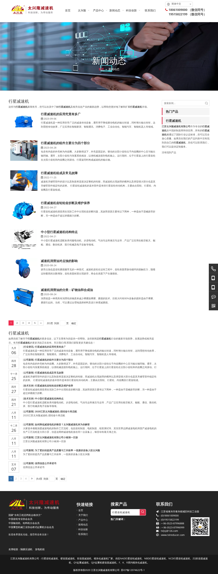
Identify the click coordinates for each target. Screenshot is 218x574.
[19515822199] (213, 287)
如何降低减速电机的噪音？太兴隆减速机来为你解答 (62, 424)
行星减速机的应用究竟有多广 (61, 114)
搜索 (206, 103)
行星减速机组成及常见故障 (59, 173)
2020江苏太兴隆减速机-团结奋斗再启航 (56, 411)
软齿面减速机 (84, 558)
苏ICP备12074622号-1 (133, 570)
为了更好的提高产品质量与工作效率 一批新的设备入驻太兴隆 (67, 450)
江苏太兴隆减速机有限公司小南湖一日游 (56, 437)
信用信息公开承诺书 (45, 463)
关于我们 (83, 515)
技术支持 (28, 385)
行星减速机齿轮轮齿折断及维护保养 (65, 203)
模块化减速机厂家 (103, 558)
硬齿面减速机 (67, 558)
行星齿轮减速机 (49, 558)
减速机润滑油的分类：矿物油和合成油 (67, 290)
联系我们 (83, 534)
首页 (80, 510)
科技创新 (83, 529)
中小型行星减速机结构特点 (59, 232)
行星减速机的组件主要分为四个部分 (65, 143)
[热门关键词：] (143, 512)
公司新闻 (28, 359)
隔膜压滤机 (26, 549)
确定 (73, 323)
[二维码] (213, 305)
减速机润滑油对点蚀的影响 (59, 261)
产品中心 (83, 519)
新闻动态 (83, 524)
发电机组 (40, 549)
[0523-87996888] (213, 269)
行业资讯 (28, 346)
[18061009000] (213, 277)
